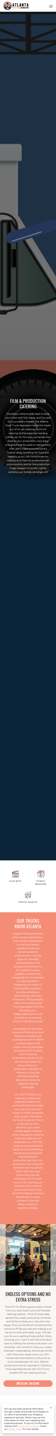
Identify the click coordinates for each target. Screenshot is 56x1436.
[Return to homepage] (15, 6)
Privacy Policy (15, 1429)
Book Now (28, 1383)
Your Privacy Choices (28, 1426)
